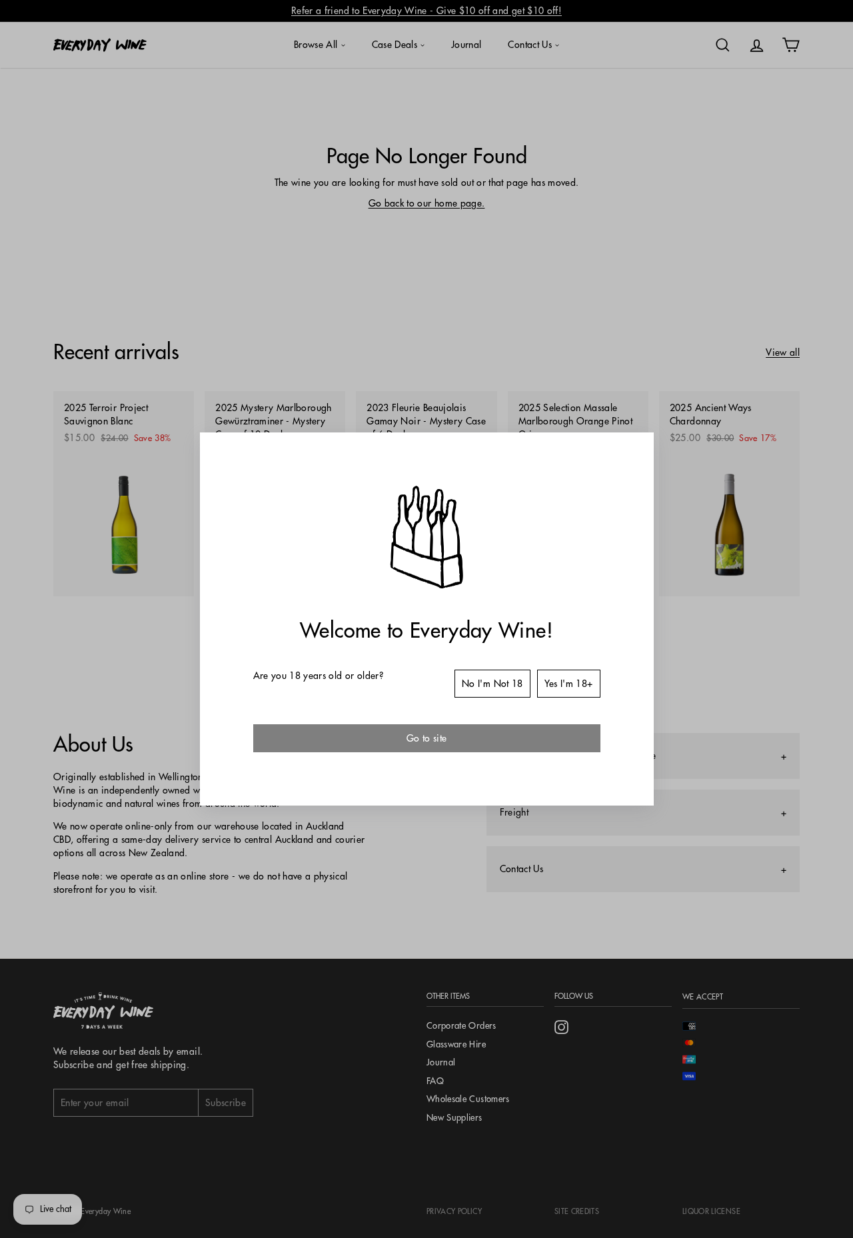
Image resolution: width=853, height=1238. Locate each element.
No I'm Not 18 (492, 683)
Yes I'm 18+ (568, 683)
